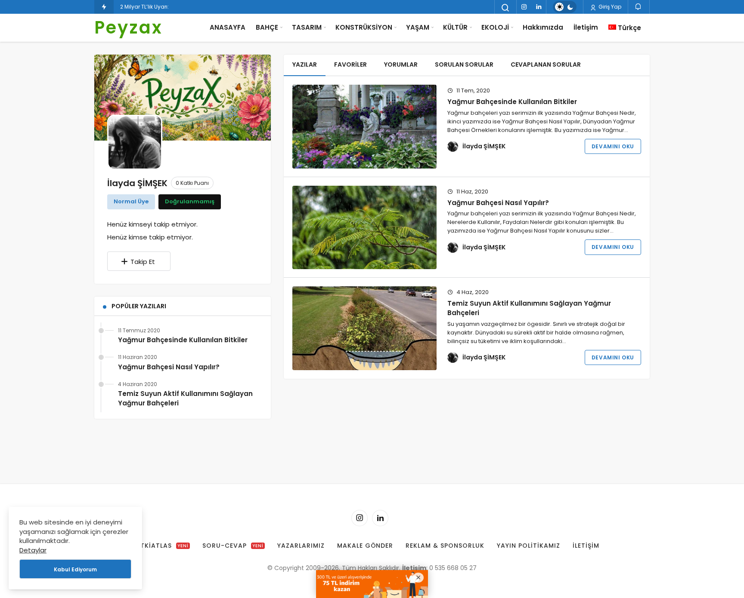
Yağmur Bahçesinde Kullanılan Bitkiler (183, 339)
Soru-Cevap (233, 545)
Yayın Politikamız (528, 545)
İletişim (586, 27)
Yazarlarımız (301, 545)
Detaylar (32, 550)
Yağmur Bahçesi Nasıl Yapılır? (169, 366)
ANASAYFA (227, 27)
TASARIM (307, 27)
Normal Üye (131, 201)
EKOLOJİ (495, 27)
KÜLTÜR (455, 27)
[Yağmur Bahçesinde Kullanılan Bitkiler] (364, 127)
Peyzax (128, 27)
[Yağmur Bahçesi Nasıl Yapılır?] (364, 228)
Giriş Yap (609, 6)
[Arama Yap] (505, 7)
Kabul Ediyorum (75, 569)
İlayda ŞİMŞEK (483, 146)
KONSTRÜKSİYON (363, 27)
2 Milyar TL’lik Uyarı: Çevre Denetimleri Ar (170, 6)
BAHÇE (267, 27)
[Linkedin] (538, 7)
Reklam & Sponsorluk (445, 545)
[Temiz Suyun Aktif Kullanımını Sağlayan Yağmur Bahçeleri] (364, 328)
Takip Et (142, 261)
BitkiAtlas (161, 545)
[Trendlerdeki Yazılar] (104, 7)
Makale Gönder (365, 545)
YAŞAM (417, 27)
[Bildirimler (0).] (638, 6)
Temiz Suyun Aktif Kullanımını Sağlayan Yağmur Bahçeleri (185, 398)
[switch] (565, 7)
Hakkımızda (543, 27)
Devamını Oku (613, 146)
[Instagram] (524, 7)
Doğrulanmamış (189, 201)
